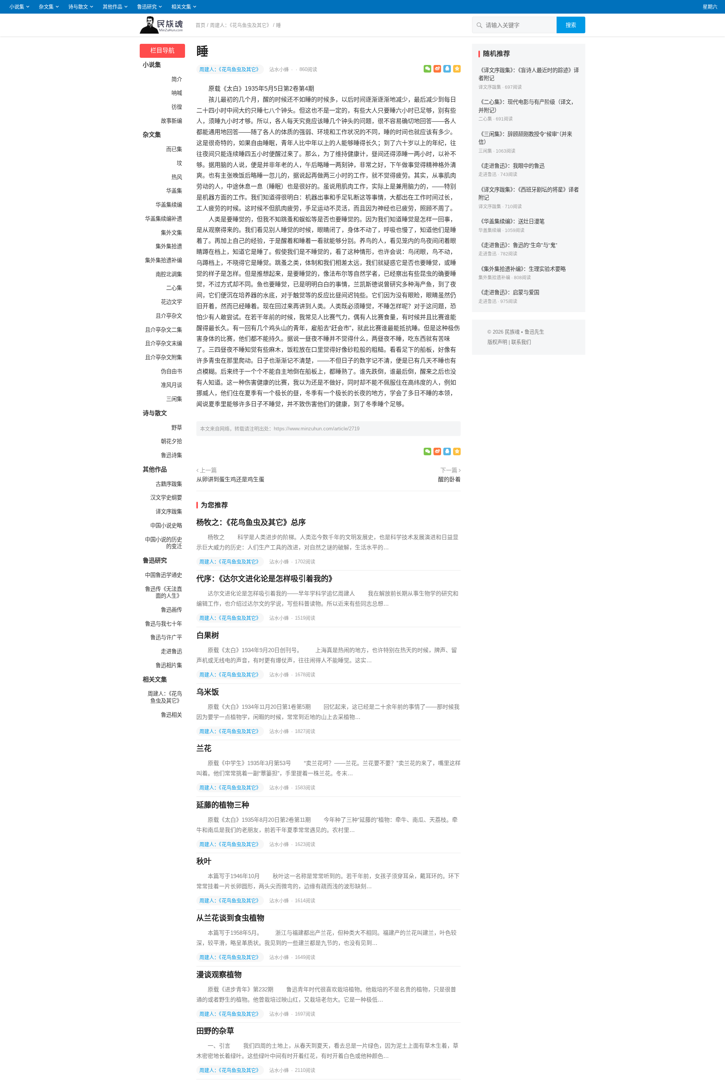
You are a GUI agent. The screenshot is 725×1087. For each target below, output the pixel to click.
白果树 (207, 635)
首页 (200, 25)
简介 (176, 79)
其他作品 (112, 6)
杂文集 (46, 6)
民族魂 (512, 332)
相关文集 (181, 6)
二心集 (174, 288)
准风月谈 (171, 385)
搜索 (571, 25)
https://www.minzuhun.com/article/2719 (316, 428)
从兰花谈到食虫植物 (230, 918)
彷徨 (176, 107)
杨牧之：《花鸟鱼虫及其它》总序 (251, 522)
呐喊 (176, 93)
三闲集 (174, 399)
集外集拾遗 (169, 246)
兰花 (203, 748)
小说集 (16, 6)
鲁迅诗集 (171, 455)
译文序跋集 (169, 512)
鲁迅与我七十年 (163, 624)
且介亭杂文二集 (163, 330)
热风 (176, 177)
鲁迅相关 (171, 715)
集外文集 (171, 233)
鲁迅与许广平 (166, 637)
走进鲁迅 (171, 651)
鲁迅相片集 (169, 665)
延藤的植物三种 (222, 805)
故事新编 (171, 121)
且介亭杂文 (169, 316)
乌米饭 (207, 692)
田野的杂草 (215, 1031)
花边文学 (171, 302)
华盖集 (174, 191)
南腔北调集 (169, 274)
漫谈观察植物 (219, 975)
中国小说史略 (166, 526)
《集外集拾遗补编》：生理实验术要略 (522, 269)
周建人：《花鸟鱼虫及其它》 (240, 25)
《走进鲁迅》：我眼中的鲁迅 (511, 166)
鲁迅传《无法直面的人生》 (163, 592)
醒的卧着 (449, 479)
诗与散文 (78, 6)
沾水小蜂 (279, 69)
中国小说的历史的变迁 (163, 543)
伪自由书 (171, 371)
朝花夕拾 (171, 441)
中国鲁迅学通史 (163, 575)
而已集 (174, 149)
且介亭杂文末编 (163, 343)
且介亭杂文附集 (163, 357)
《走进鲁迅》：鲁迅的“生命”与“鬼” (517, 245)
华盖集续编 (169, 205)
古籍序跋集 (169, 484)
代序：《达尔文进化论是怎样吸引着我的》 (266, 579)
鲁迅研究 (147, 6)
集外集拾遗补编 (163, 260)
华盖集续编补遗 (163, 219)
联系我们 (521, 342)
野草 (176, 428)
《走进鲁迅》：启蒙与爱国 (508, 292)
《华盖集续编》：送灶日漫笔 (511, 221)
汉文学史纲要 (166, 498)
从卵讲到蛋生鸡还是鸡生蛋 (230, 479)
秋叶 (203, 861)
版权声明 (497, 342)
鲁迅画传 (171, 610)
